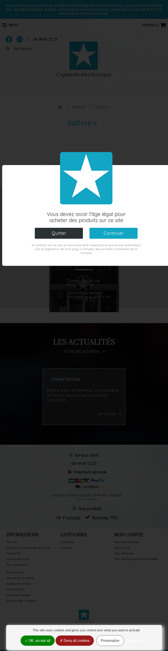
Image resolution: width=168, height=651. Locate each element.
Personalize (110, 640)
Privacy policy (136, 640)
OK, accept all (39, 640)
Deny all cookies (76, 640)
